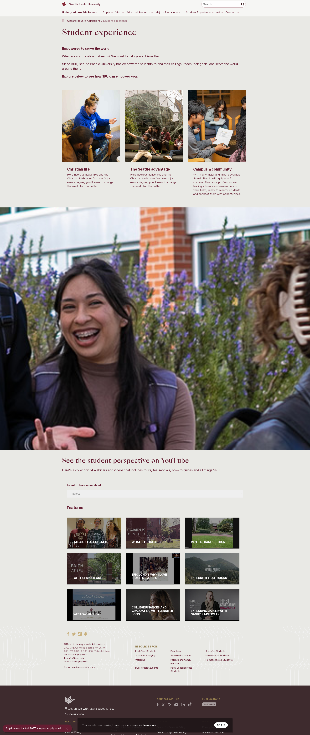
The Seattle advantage (150, 169)
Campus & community (212, 169)
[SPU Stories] (209, 704)
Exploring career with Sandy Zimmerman (209, 612)
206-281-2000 (76, 714)
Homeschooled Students (219, 659)
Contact (231, 12)
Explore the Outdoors (209, 578)
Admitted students (180, 655)
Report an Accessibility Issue (79, 667)
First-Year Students (145, 651)
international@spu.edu (76, 661)
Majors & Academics (167, 12)
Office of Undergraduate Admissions (84, 644)
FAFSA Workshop (86, 614)
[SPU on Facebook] (158, 705)
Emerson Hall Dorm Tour (92, 542)
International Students (218, 655)
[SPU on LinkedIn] (183, 705)
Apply (106, 12)
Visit (118, 12)
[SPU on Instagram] (169, 705)
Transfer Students (216, 651)
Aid (218, 12)
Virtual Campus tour (208, 542)
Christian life (78, 169)
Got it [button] (221, 725)
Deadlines (175, 651)
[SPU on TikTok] (189, 704)
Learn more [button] (149, 725)
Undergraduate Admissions (79, 12)
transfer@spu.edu (74, 658)
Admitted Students (138, 12)
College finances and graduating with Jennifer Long (152, 611)
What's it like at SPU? (149, 542)
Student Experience (198, 12)
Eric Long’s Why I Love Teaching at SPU (149, 576)
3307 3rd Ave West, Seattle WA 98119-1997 (90, 708)
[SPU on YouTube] (176, 705)
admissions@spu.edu (75, 654)
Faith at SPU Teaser (88, 578)
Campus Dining (73, 732)
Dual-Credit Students (146, 667)
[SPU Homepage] (70, 703)
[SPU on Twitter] (163, 705)
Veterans (140, 659)
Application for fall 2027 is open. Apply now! (33, 728)
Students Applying (145, 655)
